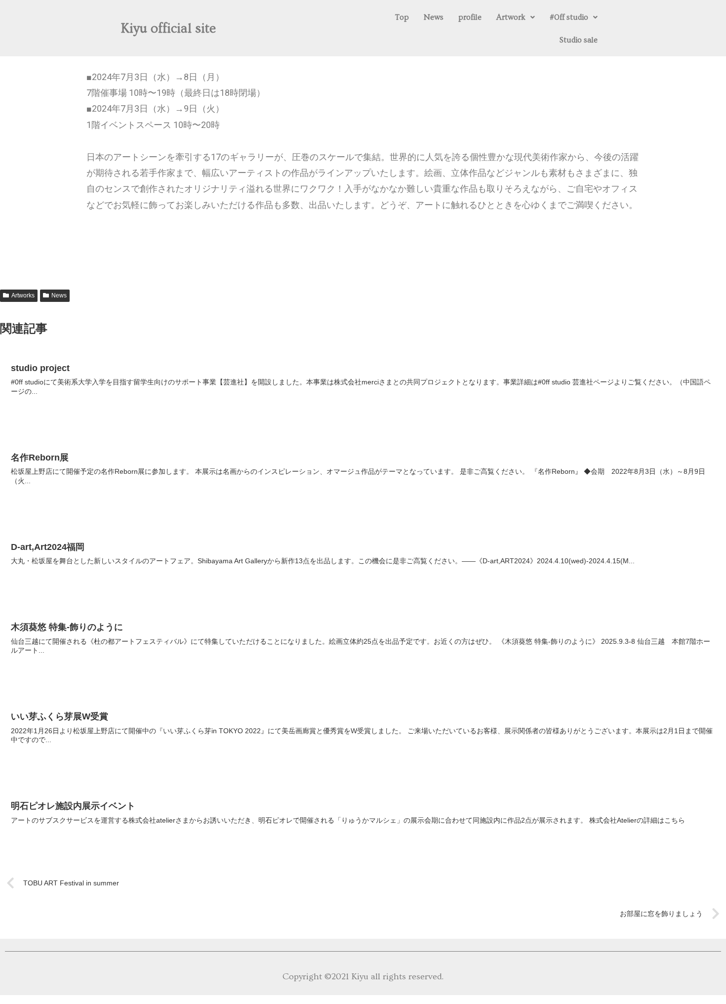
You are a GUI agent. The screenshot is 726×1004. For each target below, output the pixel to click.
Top (402, 17)
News (434, 17)
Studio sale (579, 40)
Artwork (510, 17)
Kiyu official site (168, 28)
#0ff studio (569, 17)
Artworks (23, 295)
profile (470, 17)
